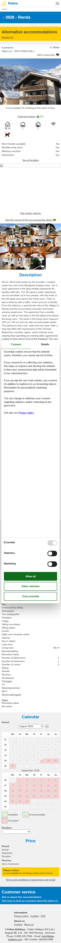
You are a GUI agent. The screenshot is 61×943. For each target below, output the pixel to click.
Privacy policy (21, 916)
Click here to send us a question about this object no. (30, 900)
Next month (47, 726)
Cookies (34, 916)
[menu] (57, 3)
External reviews (26, 116)
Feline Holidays (30, 3)
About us (29, 924)
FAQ (43, 916)
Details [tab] (45, 344)
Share (56, 47)
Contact (18, 924)
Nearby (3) (7, 37)
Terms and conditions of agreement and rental (30, 879)
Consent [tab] (16, 344)
